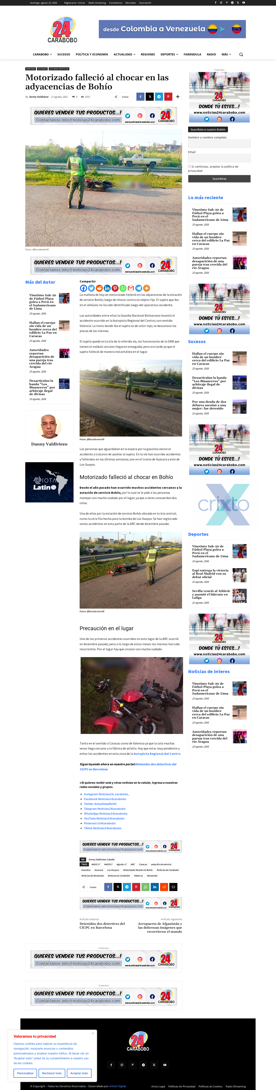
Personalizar (25, 1073)
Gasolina (85, 869)
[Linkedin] (107, 288)
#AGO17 (108, 864)
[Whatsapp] (122, 288)
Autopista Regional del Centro (157, 754)
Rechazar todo (52, 1073)
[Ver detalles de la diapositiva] (228, 528)
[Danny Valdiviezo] (49, 426)
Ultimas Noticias (59, 69)
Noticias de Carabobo (168, 869)
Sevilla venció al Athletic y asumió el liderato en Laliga (211, 594)
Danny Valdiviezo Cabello (101, 859)
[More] (178, 97)
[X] (238, 3)
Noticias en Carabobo (119, 875)
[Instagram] (221, 3)
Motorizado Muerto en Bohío (138, 869)
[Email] (173, 887)
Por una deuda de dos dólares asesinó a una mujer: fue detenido (209, 405)
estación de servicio (161, 864)
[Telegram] (232, 3)
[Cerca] (92, 1033)
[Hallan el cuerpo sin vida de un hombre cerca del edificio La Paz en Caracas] (64, 325)
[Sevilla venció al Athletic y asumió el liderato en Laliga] (240, 596)
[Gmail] (130, 288)
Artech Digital (117, 1086)
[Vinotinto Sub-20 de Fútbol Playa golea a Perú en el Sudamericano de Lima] (64, 298)
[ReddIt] (164, 887)
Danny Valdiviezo (38, 96)
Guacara (98, 869)
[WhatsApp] (145, 887)
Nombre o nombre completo (207, 137)
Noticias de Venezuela (92, 875)
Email (192, 152)
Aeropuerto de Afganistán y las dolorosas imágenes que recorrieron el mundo (160, 928)
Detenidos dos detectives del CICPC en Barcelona (102, 926)
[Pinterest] (226, 3)
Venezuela (152, 875)
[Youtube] (243, 3)
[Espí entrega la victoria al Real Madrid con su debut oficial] (240, 575)
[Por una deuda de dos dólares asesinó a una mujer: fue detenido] (240, 407)
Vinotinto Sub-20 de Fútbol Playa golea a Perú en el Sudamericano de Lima (42, 302)
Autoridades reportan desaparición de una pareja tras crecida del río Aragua (41, 358)
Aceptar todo (79, 1073)
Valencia (138, 875)
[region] (52, 1056)
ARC (133, 864)
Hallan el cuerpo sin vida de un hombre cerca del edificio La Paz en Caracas (43, 329)
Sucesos (42, 69)
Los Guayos (113, 869)
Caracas (143, 864)
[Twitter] (91, 288)
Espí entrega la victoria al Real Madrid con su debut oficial (210, 574)
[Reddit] (99, 288)
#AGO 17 (95, 864)
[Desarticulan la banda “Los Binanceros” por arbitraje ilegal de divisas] (64, 383)
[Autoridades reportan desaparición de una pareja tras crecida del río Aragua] (64, 353)
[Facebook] (215, 3)
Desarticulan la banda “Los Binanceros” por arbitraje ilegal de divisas (42, 387)
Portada (30, 69)
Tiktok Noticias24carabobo (102, 828)
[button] (241, 54)
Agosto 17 (121, 864)
